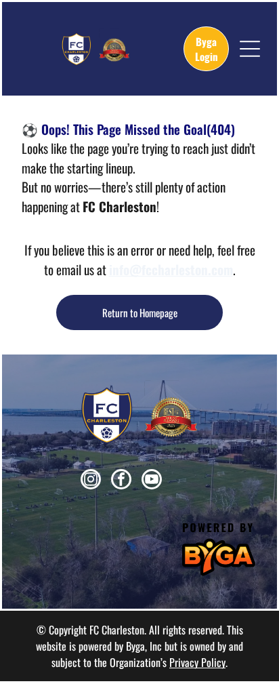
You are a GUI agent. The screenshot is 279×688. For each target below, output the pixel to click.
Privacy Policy (197, 662)
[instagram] (91, 481)
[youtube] (152, 481)
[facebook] (121, 481)
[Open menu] (250, 49)
